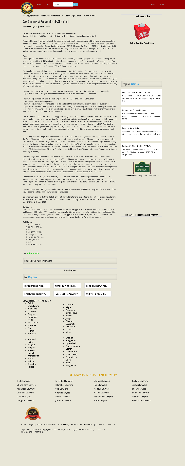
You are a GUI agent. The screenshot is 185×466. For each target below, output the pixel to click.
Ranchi (69, 315)
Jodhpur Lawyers (63, 400)
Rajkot (31, 366)
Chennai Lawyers (140, 396)
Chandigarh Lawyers (26, 385)
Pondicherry (71, 354)
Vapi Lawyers (61, 388)
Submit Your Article (141, 16)
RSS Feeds (99, 424)
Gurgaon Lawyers (25, 400)
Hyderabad (71, 343)
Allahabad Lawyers (26, 388)
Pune (30, 342)
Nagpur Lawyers (101, 388)
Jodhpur (31, 330)
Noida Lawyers (24, 396)
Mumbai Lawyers (102, 381)
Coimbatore (71, 351)
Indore (31, 361)
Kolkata (69, 304)
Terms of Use (76, 424)
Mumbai (31, 339)
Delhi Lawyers (23, 381)
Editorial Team (50, 424)
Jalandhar (32, 325)
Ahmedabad (33, 355)
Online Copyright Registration (142, 43)
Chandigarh (33, 306)
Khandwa (32, 364)
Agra (30, 328)
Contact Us (110, 424)
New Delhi (70, 326)
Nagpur (31, 344)
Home (39, 4)
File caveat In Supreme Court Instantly (141, 214)
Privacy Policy (63, 424)
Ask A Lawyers (70, 270)
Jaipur (68, 332)
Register (161, 4)
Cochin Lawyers (62, 392)
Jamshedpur (71, 312)
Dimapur (70, 321)
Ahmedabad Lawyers (103, 396)
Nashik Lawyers (101, 392)
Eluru (68, 359)
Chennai (69, 337)
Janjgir (69, 318)
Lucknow (32, 311)
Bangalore (71, 340)
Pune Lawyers (100, 385)
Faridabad (32, 317)
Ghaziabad (33, 322)
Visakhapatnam (73, 346)
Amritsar (32, 333)
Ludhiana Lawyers (140, 392)
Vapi (68, 362)
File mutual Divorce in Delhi (52, 15)
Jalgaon (31, 350)
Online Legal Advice (73, 15)
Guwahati (70, 324)
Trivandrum (71, 357)
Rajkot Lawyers (62, 396)
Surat (30, 358)
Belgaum (32, 347)
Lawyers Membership (133, 175)
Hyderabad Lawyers (141, 400)
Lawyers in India (89, 15)
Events (39, 424)
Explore (47, 4)
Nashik (31, 353)
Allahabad (32, 308)
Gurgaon (32, 314)
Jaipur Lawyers (139, 388)
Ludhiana (70, 329)
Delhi (30, 303)
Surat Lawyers (100, 400)
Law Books (88, 424)
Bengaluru (71, 365)
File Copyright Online (31, 15)
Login (153, 4)
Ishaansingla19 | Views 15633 (37, 26)
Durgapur (70, 310)
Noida (30, 319)
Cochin (69, 348)
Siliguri (69, 307)
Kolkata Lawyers (140, 381)
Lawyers (31, 424)
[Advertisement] (142, 62)
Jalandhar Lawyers (64, 385)
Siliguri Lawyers (139, 385)
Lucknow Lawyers (25, 392)
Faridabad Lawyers (64, 381)
